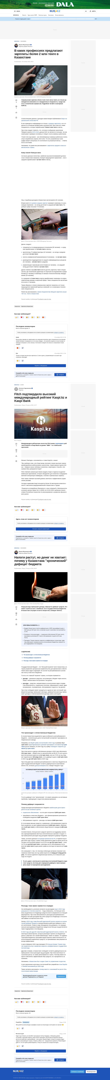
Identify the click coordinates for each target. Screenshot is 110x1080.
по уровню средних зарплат (39, 203)
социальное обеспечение (31, 812)
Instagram (61, 374)
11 (28, 1002)
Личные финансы (59, 15)
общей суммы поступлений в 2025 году (42, 743)
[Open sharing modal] (16, 112)
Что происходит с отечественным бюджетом (37, 654)
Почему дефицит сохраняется (32, 657)
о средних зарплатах (54, 123)
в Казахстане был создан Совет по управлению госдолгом (47, 961)
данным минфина (40, 765)
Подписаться (61, 976)
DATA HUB (35, 132)
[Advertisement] (55, 29)
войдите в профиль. (59, 332)
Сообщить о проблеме (77, 1071)
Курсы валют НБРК (32, 15)
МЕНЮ (18, 11)
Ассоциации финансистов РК (46, 838)
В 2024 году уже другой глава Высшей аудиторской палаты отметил (42, 932)
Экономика (51, 15)
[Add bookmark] (16, 117)
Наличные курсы (43, 15)
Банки (22, 384)
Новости (24, 15)
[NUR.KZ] (55, 11)
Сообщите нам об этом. (44, 299)
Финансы (16, 15)
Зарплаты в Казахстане (27, 306)
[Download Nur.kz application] (55, 4)
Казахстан (17, 306)
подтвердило (59, 443)
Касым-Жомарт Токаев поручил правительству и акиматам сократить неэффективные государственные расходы (44, 946)
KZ (86, 11)
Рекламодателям (91, 1071)
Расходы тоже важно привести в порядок (36, 660)
